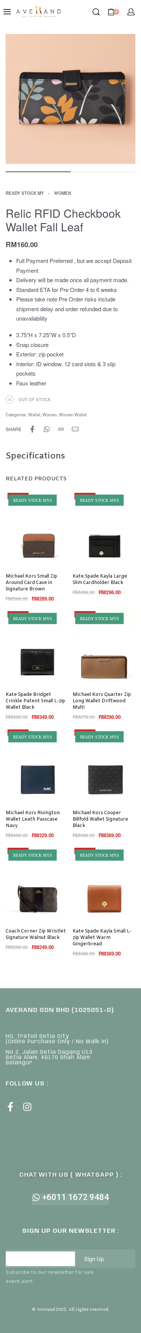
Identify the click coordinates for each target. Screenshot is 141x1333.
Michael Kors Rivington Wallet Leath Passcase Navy (33, 819)
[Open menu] (7, 12)
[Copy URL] (61, 429)
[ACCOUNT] (131, 12)
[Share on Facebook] (32, 429)
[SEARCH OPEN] (96, 12)
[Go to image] (38, 171)
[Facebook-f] (10, 1106)
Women (62, 193)
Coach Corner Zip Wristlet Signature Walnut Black (36, 934)
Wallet (34, 414)
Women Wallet (72, 414)
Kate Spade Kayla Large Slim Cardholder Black (100, 579)
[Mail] (75, 429)
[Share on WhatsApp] (46, 429)
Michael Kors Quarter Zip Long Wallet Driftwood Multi (102, 701)
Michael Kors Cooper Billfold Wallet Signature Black (100, 819)
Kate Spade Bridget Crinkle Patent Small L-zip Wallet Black (35, 701)
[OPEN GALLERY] (70, 99)
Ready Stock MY (25, 193)
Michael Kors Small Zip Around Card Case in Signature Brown (31, 582)
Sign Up (94, 1259)
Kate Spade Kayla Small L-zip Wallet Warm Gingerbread (102, 937)
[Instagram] (27, 1106)
